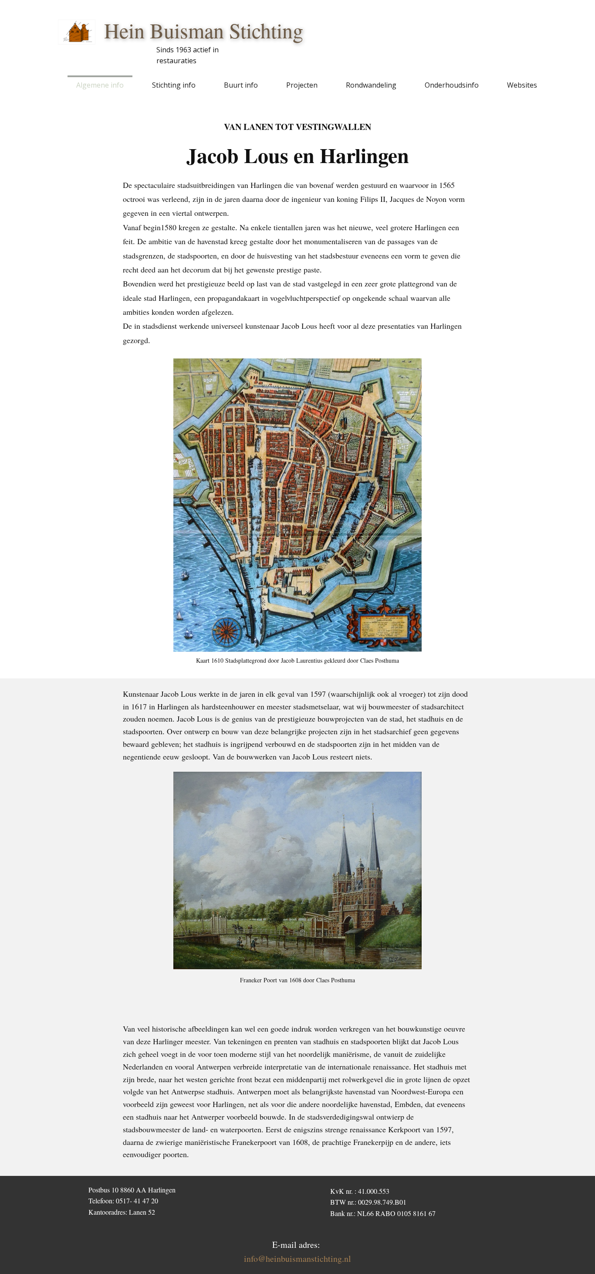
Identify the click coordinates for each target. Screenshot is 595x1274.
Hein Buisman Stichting (203, 30)
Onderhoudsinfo (452, 85)
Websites (522, 85)
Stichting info (174, 85)
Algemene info (100, 85)
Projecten (302, 85)
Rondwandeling (371, 85)
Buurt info (241, 85)
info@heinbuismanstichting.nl (297, 1258)
